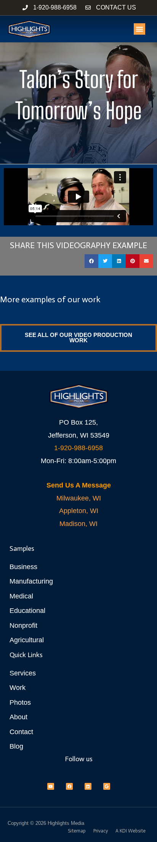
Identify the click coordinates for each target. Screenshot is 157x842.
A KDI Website (130, 831)
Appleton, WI (78, 511)
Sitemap (77, 831)
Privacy (100, 831)
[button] (139, 29)
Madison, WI (78, 524)
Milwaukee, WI (78, 498)
